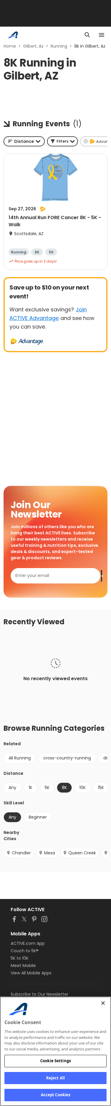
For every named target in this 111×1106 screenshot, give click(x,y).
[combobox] (24, 141)
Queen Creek (82, 853)
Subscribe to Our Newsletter (39, 994)
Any (12, 787)
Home (10, 46)
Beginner (38, 817)
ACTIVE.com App (28, 943)
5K (47, 787)
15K (101, 787)
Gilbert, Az (33, 46)
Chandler (21, 853)
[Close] (103, 1003)
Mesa (49, 853)
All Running (20, 758)
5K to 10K (19, 958)
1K (30, 787)
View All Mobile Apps (31, 973)
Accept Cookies (55, 1094)
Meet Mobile (23, 965)
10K (82, 787)
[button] (62, 141)
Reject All (55, 1078)
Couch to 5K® (24, 951)
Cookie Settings (55, 1060)
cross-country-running (67, 758)
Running (59, 46)
